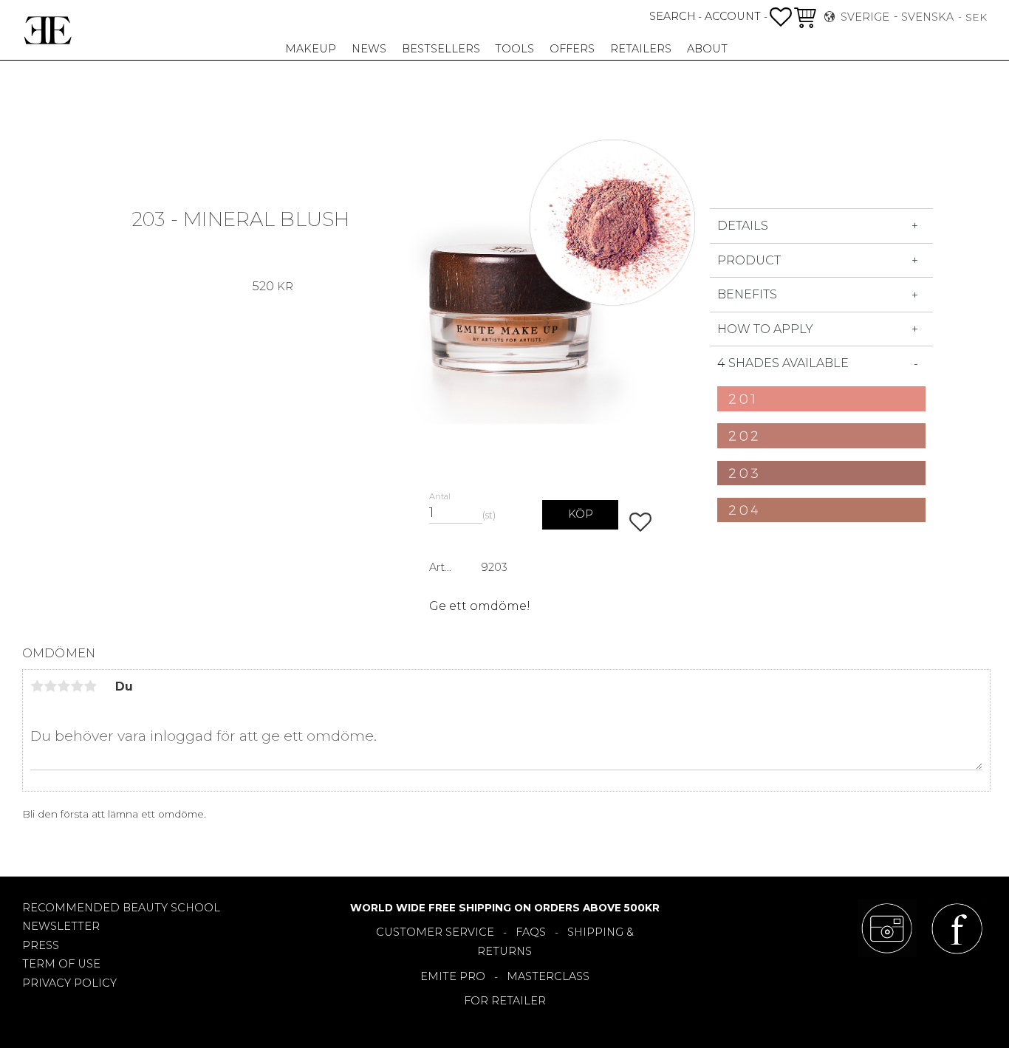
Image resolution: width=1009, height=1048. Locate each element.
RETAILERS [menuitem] (640, 48)
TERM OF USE (61, 963)
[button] (781, 17)
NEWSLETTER (61, 926)
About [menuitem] (707, 48)
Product (749, 260)
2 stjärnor (50, 686)
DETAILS (742, 226)
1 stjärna (37, 686)
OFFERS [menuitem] (572, 48)
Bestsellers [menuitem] (441, 48)
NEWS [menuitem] (369, 48)
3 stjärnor (63, 686)
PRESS (40, 945)
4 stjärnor (76, 686)
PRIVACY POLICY (69, 983)
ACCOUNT (733, 16)
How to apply (765, 329)
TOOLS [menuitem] (514, 48)
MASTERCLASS (548, 976)
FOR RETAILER (505, 1000)
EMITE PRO (452, 976)
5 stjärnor (90, 686)
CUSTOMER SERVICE (435, 932)
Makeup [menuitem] (310, 48)
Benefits (747, 294)
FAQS (531, 932)
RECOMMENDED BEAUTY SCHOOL (121, 907)
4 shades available (783, 363)
